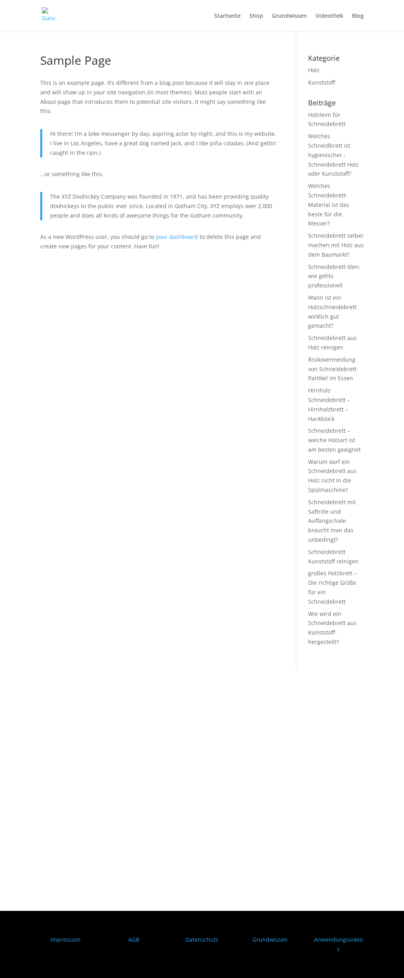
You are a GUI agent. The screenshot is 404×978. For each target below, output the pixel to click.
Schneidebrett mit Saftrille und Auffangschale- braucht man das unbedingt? (332, 520)
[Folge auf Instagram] (62, 810)
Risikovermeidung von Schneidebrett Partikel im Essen (332, 369)
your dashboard (177, 236)
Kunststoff (321, 82)
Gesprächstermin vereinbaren (93, 860)
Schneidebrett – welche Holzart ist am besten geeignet (334, 440)
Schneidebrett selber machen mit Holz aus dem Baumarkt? (336, 245)
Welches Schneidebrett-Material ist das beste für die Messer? (328, 204)
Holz (314, 70)
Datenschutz (202, 939)
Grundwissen (289, 16)
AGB (133, 939)
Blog (358, 16)
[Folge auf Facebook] (46, 810)
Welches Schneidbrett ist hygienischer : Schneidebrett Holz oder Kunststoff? (333, 154)
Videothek (329, 16)
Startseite (227, 16)
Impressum (65, 939)
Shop (256, 16)
